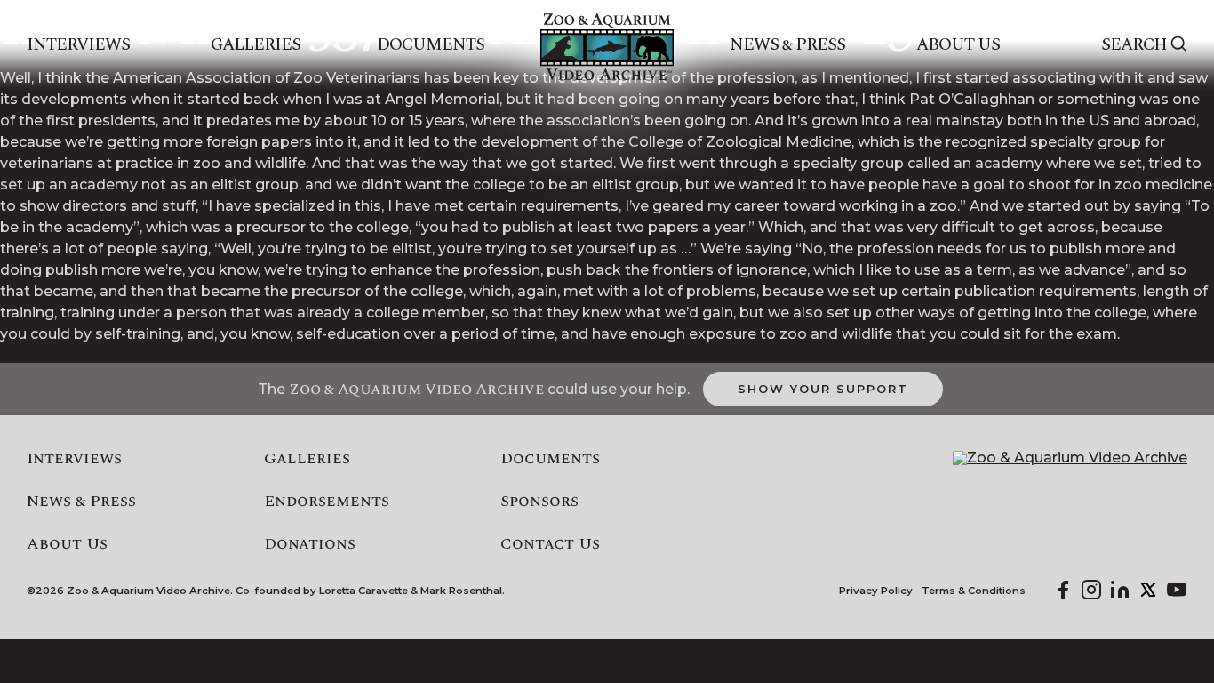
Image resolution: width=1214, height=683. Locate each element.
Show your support (822, 389)
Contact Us (550, 544)
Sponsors (539, 502)
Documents (430, 45)
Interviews (79, 45)
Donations (309, 544)
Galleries (255, 45)
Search (1134, 45)
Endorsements (326, 502)
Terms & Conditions (974, 591)
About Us (958, 45)
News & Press (788, 45)
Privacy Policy (876, 591)
